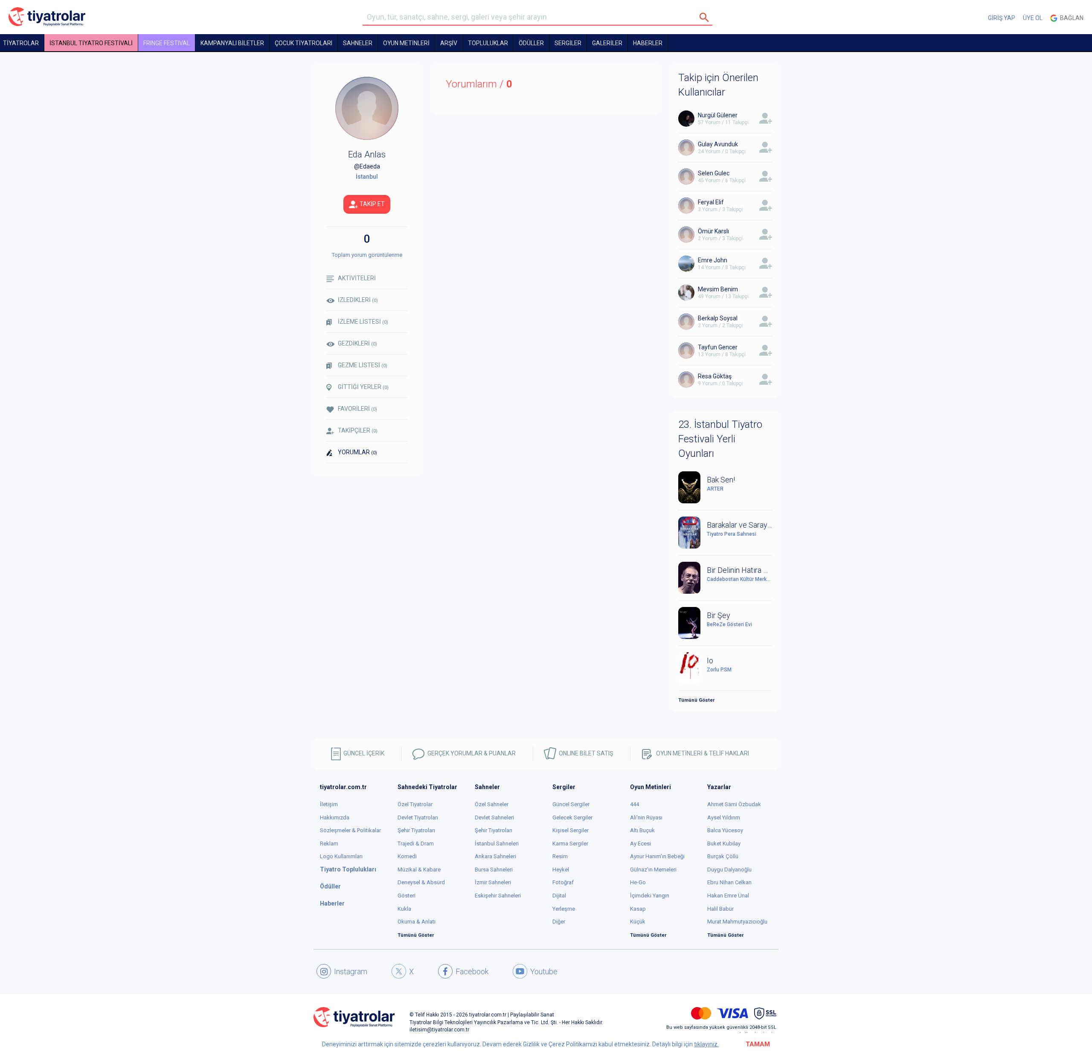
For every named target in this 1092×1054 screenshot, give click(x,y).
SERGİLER (568, 43)
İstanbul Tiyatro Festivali (91, 43)
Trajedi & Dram (416, 843)
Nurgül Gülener (718, 115)
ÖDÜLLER (531, 43)
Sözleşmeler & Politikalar (350, 830)
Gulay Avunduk (718, 144)
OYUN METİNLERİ (406, 43)
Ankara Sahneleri (495, 856)
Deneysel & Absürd (421, 882)
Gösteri (406, 895)
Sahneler (357, 43)
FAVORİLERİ (357, 408)
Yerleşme (563, 909)
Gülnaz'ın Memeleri (653, 869)
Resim (560, 856)
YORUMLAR (357, 452)
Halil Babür (720, 909)
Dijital (559, 895)
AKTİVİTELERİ (357, 278)
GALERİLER (607, 43)
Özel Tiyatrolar (415, 804)
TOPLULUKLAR (488, 43)
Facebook (472, 971)
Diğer (558, 921)
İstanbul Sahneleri (497, 843)
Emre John (712, 260)
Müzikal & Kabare (419, 869)
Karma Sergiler (570, 843)
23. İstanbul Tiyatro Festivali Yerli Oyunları (720, 439)
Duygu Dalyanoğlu (729, 869)
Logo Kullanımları (341, 856)
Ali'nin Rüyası (646, 817)
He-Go (638, 882)
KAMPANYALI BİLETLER (232, 43)
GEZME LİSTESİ (362, 365)
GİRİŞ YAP (1001, 18)
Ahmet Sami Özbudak (734, 804)
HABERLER (647, 43)
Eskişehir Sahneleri (498, 895)
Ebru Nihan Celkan (729, 882)
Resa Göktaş (715, 376)
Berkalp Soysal (718, 318)
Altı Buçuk (642, 830)
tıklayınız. (706, 1044)
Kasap (638, 909)
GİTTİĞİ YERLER (363, 386)
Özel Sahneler (491, 804)
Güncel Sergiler (571, 804)
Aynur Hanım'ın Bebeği (657, 856)
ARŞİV (448, 43)
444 (634, 804)
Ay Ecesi (640, 843)
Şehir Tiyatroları (416, 830)
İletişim (329, 804)
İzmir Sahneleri (493, 882)
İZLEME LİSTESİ (363, 321)
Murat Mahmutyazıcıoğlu (737, 921)
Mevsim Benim (718, 289)
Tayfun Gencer (718, 347)
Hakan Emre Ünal (728, 895)
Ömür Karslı (713, 231)
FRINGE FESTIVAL (166, 43)
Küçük (637, 921)
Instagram (350, 971)
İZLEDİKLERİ (358, 299)
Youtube (544, 971)
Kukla (404, 909)
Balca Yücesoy (725, 830)
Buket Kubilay (724, 843)
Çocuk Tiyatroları (303, 43)
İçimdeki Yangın (649, 895)
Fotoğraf (563, 882)
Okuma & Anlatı (417, 921)
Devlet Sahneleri (494, 817)
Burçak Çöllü (722, 856)
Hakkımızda (334, 817)
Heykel (560, 869)
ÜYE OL (1033, 18)
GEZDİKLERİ (357, 343)
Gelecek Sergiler (572, 817)
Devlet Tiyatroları (418, 817)
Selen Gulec (713, 173)
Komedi (407, 856)
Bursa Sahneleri (494, 869)
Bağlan (1070, 18)
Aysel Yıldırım (723, 817)
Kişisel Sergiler (570, 830)
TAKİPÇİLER (358, 430)
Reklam (329, 843)
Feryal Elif (711, 202)
